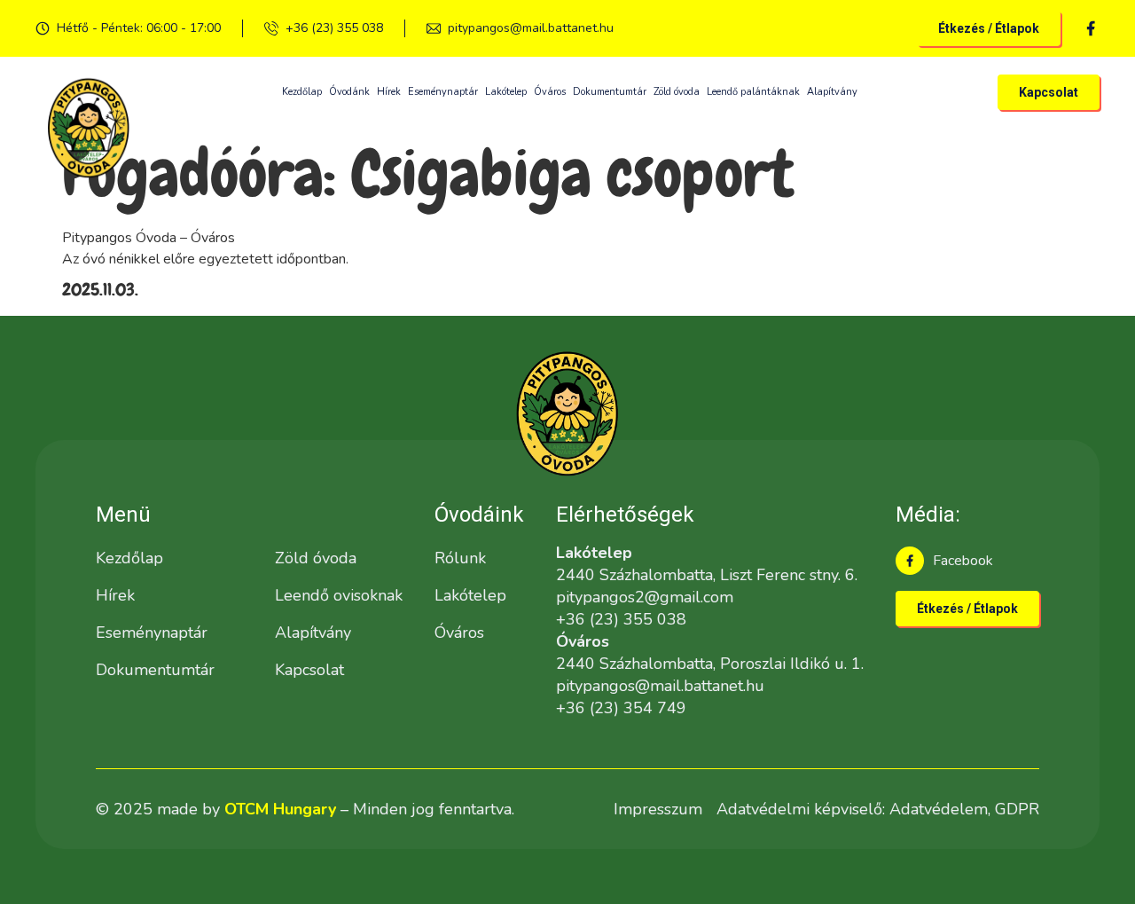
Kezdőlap (302, 91)
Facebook (963, 560)
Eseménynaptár (443, 91)
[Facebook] (910, 560)
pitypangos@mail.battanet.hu (531, 28)
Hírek (389, 91)
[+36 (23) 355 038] (271, 28)
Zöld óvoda (677, 91)
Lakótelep (506, 91)
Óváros (550, 91)
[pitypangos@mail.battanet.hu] (434, 28)
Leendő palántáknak (753, 91)
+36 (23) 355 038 (334, 28)
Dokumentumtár (609, 91)
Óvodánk (349, 91)
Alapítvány (832, 91)
